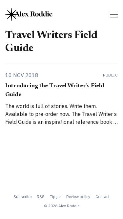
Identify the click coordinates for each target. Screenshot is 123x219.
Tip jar (55, 196)
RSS (41, 196)
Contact (102, 196)
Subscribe (22, 196)
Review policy (78, 196)
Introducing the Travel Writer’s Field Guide (54, 90)
